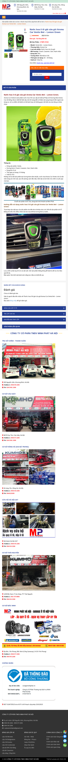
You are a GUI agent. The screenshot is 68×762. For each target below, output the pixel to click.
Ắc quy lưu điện (29, 747)
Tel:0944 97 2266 (39, 9)
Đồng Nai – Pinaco (30, 739)
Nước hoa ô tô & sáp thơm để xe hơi (32, 21)
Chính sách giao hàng (53, 747)
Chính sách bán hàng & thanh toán (55, 738)
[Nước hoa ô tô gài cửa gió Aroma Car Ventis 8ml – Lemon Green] (6, 55)
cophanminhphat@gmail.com (13, 728)
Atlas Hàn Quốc (29, 745)
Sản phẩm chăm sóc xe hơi (10, 21)
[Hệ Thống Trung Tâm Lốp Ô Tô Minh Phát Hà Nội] (6, 7)
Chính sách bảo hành (53, 744)
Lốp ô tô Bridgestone (8, 739)
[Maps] (65, 732)
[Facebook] (65, 736)
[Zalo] (65, 741)
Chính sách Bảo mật (52, 741)
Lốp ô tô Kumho (7, 742)
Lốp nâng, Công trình (8, 753)
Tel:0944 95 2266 (22, 11)
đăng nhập (13, 300)
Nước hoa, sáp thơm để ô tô (45, 63)
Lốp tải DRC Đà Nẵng (9, 747)
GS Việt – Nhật (29, 736)
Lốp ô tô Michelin (7, 736)
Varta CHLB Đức (29, 742)
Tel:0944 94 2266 (57, 9)
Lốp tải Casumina (7, 750)
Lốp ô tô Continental (8, 745)
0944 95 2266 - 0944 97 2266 (13, 723)
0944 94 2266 (8, 725)
